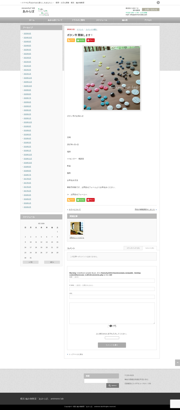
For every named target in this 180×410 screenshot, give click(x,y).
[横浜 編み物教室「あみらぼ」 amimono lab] (35, 15)
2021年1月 (27, 74)
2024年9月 (27, 41)
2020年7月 (27, 98)
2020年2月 (27, 114)
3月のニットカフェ (77, 238)
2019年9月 (27, 126)
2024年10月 (28, 37)
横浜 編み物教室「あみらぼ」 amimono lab (42, 398)
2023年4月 (27, 49)
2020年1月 (27, 118)
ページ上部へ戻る (177, 363)
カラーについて (75, 209)
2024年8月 (27, 45)
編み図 (125, 20)
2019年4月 (27, 138)
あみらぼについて (55, 20)
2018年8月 (27, 171)
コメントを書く (91, 29)
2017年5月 (27, 179)
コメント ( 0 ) (149, 248)
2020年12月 (28, 78)
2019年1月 (27, 150)
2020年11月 (28, 82)
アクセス (148, 20)
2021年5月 (27, 58)
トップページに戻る (76, 354)
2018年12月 (28, 154)
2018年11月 (28, 158)
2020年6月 (27, 102)
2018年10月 (28, 163)
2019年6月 (27, 130)
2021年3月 (27, 66)
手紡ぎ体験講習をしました (145, 209)
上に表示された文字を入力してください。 (112, 334)
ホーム (32, 20)
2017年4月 (27, 183)
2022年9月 (27, 54)
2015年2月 (27, 207)
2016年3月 (27, 195)
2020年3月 (27, 110)
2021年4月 (27, 62)
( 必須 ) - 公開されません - (81, 285)
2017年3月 (27, 187)
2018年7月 (27, 175)
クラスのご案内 (78, 20)
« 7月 (30, 262)
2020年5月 (27, 106)
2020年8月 (27, 94)
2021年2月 (27, 70)
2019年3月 (27, 142)
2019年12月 (28, 122)
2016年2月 (27, 199)
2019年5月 (27, 134)
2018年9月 (27, 167)
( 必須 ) (74, 277)
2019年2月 (27, 146)
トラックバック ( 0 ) (133, 248)
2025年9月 (27, 33)
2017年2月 (27, 191)
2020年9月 (27, 90)
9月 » (52, 262)
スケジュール (101, 20)
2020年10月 (28, 86)
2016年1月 (27, 203)
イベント (80, 29)
